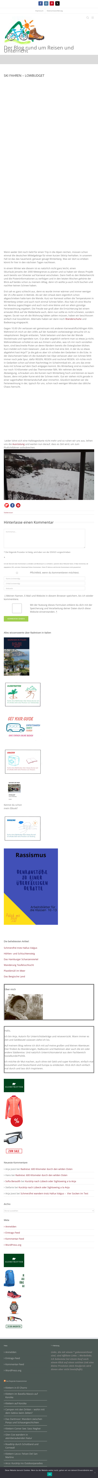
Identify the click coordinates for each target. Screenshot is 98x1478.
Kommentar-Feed (14, 1238)
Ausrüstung (18, 444)
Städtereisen (8, 512)
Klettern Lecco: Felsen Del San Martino (21, 1455)
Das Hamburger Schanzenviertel (21, 959)
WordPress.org (13, 1244)
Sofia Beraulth (13, 1181)
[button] (6, 505)
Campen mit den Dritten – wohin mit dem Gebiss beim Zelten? (25, 1411)
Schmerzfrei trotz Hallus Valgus (20, 947)
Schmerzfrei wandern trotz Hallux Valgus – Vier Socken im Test (54, 1193)
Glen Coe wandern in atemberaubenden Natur (18, 1436)
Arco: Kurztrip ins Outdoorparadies (24, 1463)
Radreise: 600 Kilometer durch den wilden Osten (46, 1169)
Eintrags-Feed (12, 1232)
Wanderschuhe (73, 318)
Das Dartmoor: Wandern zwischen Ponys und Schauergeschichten (23, 1420)
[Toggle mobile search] (87, 17)
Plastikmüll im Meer (14, 970)
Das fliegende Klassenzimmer (16, 1381)
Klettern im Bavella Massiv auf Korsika (21, 1395)
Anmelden (10, 1226)
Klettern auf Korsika (15, 1403)
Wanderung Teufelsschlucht (19, 965)
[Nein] (95, 1472)
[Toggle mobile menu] (92, 17)
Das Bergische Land (14, 976)
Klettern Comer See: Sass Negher (23, 1428)
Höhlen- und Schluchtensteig (19, 953)
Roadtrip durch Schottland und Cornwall (21, 1446)
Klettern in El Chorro (16, 1387)
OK (49, 1474)
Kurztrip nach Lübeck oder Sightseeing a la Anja (50, 1181)
